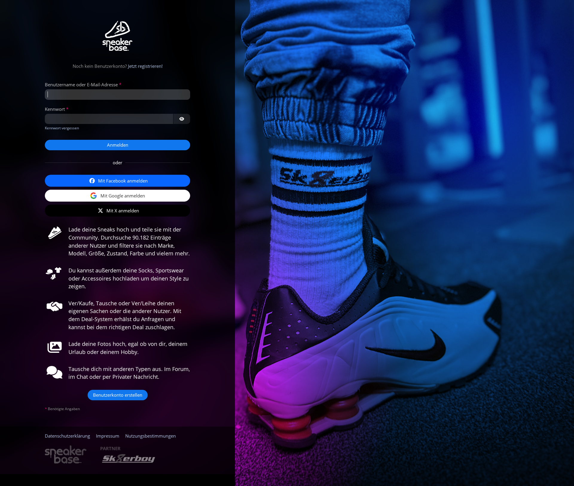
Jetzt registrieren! (145, 66)
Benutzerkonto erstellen (117, 395)
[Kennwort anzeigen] (181, 119)
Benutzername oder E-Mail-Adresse (81, 85)
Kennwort (55, 109)
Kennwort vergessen (62, 128)
